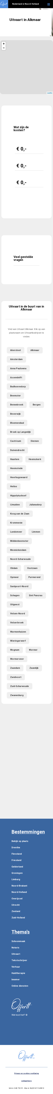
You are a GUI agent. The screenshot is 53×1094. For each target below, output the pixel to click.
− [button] (4, 48)
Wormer (33, 650)
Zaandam (15, 668)
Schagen (14, 595)
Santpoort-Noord (19, 586)
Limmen (36, 532)
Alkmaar (34, 350)
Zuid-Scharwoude (19, 686)
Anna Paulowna (18, 368)
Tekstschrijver (19, 960)
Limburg (16, 879)
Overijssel (17, 898)
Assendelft (16, 377)
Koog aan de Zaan (19, 513)
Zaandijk (33, 668)
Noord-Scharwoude (20, 559)
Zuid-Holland (18, 917)
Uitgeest (14, 604)
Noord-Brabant (19, 885)
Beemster (15, 395)
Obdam (14, 568)
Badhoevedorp (18, 386)
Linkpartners (26, 1081)
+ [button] (4, 43)
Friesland (16, 860)
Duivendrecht (17, 450)
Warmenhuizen (18, 631)
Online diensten (20, 986)
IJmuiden (15, 504)
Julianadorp (35, 504)
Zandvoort (15, 677)
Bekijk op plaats (20, 841)
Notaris (15, 947)
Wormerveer (17, 659)
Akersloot (15, 350)
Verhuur (16, 967)
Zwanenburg (17, 695)
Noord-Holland (19, 892)
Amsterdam (16, 359)
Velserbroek (17, 622)
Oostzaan (32, 568)
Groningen (17, 873)
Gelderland (17, 866)
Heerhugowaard (18, 477)
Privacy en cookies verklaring (26, 1073)
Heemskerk (35, 459)
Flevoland (17, 854)
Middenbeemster (19, 541)
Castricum (15, 441)
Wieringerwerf (18, 641)
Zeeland (16, 911)
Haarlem (14, 459)
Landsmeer (16, 532)
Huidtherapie (18, 973)
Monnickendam (18, 550)
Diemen (35, 441)
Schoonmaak (18, 941)
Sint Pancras (36, 595)
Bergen (37, 404)
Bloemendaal (17, 423)
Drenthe (16, 847)
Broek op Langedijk (20, 432)
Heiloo (13, 486)
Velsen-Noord (17, 613)
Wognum (14, 650)
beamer (16, 979)
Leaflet (49, 93)
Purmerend (34, 577)
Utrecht (16, 905)
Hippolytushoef (18, 495)
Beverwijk (15, 414)
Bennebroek (16, 404)
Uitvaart (16, 954)
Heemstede (16, 468)
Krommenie (16, 522)
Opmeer (14, 577)
